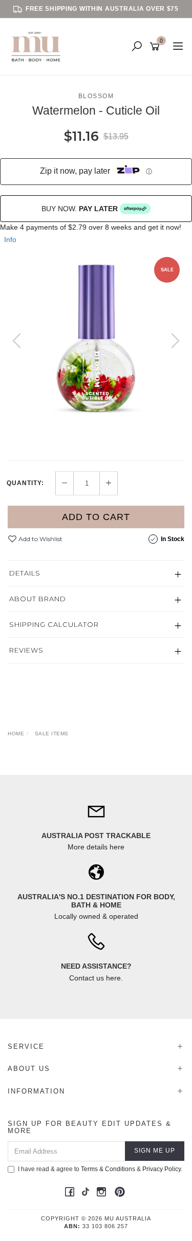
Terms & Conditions (108, 1169)
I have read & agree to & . (100, 1169)
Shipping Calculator (54, 624)
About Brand (37, 599)
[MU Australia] (38, 46)
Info (10, 239)
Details (24, 573)
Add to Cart (96, 517)
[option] (96, 340)
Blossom (96, 96)
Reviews (26, 650)
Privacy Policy (161, 1169)
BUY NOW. (79, 209)
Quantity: (25, 483)
